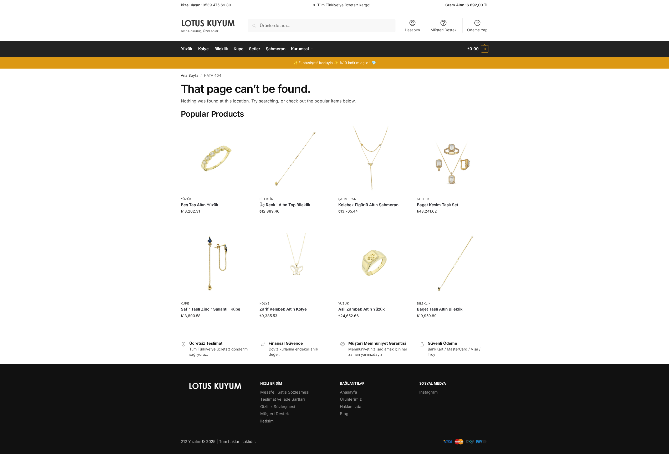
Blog (344, 413)
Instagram (428, 392)
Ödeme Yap (477, 30)
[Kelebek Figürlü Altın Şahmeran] (373, 158)
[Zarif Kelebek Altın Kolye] (294, 263)
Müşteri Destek (444, 30)
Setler (423, 199)
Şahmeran (347, 199)
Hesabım (412, 30)
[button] (477, 49)
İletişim (267, 421)
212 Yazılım (191, 441)
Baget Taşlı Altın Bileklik (440, 309)
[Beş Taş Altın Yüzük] (216, 158)
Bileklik (266, 199)
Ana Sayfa (189, 75)
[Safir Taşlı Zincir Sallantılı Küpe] (216, 263)
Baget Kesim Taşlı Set (437, 204)
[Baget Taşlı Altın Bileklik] (452, 263)
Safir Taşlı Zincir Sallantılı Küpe (210, 309)
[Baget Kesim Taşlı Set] (452, 158)
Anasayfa (348, 392)
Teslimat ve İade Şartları (282, 399)
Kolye (264, 303)
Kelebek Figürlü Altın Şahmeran (368, 204)
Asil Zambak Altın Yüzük (361, 309)
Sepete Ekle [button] (216, 222)
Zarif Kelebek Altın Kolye (283, 309)
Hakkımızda (350, 406)
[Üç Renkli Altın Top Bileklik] (294, 158)
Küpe (185, 303)
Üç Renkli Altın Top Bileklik (284, 204)
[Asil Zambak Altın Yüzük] (373, 263)
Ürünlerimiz (351, 399)
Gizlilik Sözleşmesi (277, 406)
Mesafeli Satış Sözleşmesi (284, 392)
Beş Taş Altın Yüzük (199, 204)
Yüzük (186, 199)
